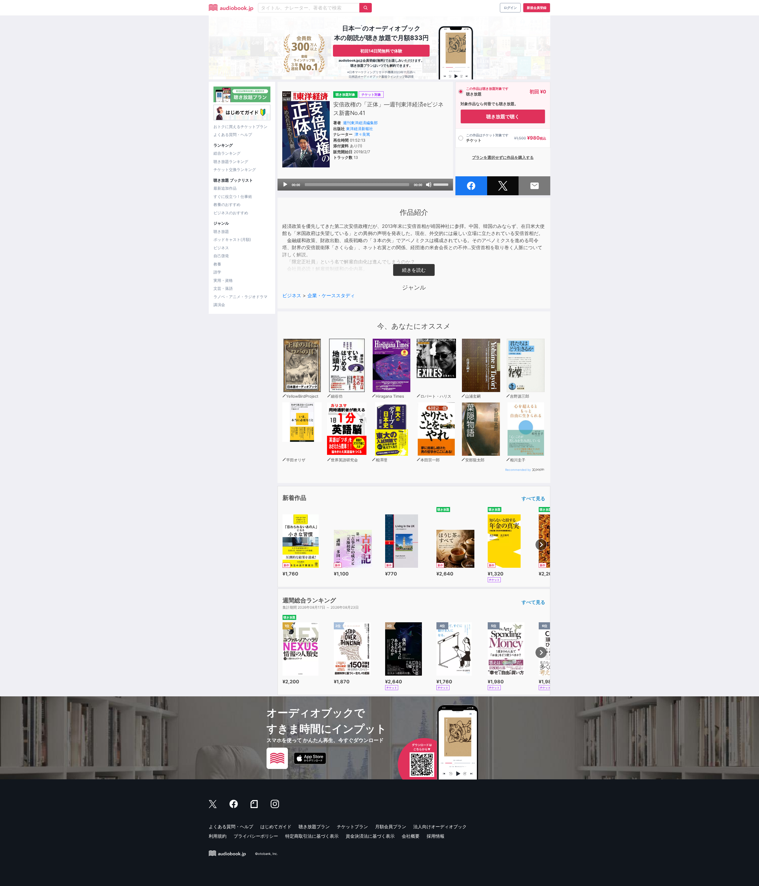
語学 (217, 272)
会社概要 (411, 836)
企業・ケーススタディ (331, 295)
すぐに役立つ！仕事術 (232, 196)
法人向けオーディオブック (440, 826)
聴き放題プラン (314, 826)
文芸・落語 (223, 288)
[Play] (285, 185)
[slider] (441, 184)
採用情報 (435, 836)
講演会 (219, 304)
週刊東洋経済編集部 (360, 122)
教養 (217, 264)
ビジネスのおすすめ (230, 212)
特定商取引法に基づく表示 (312, 836)
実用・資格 (223, 280)
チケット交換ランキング (234, 169)
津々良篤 (362, 134)
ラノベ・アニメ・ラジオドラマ (240, 296)
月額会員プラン (390, 826)
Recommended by (518, 469)
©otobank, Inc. (266, 854)
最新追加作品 (225, 188)
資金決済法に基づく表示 (370, 836)
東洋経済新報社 (359, 128)
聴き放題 (221, 231)
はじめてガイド (275, 826)
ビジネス (221, 247)
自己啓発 (221, 255)
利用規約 (218, 836)
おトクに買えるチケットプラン (240, 126)
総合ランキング (226, 153)
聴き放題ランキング (230, 161)
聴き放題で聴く (502, 116)
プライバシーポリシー (256, 836)
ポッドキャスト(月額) (232, 239)
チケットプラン (352, 826)
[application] (365, 185)
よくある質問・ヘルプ (232, 134)
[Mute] (429, 185)
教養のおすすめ (226, 204)
